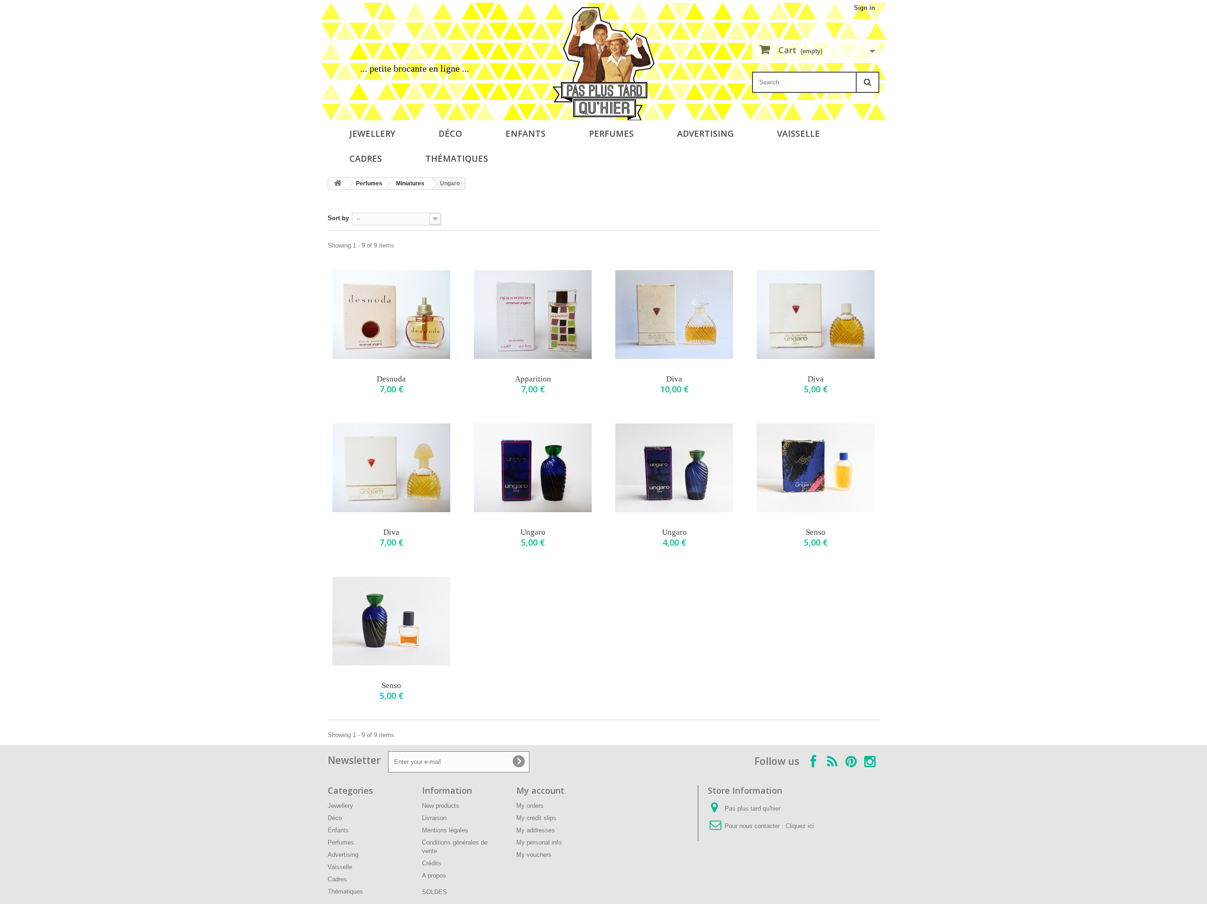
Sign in (864, 7)
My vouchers (534, 854)
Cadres (365, 158)
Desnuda (391, 378)
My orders (530, 805)
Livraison (434, 817)
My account (540, 790)
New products (440, 805)
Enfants (525, 133)
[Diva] (674, 314)
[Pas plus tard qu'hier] (603, 63)
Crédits (431, 863)
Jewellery (372, 133)
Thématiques (456, 158)
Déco (450, 133)
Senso (816, 532)
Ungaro (533, 532)
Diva (674, 378)
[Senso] (815, 468)
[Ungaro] (532, 468)
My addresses (535, 830)
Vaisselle (798, 133)
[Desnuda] (391, 314)
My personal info (539, 842)
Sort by (338, 218)
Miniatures (410, 183)
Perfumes (611, 133)
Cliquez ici (799, 825)
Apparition (533, 378)
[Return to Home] (338, 184)
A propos (434, 875)
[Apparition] (532, 314)
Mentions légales (445, 830)
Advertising (705, 133)
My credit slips (536, 817)
